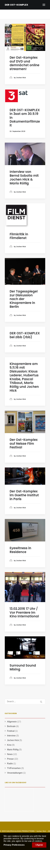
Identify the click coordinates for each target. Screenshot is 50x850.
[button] (25, 37)
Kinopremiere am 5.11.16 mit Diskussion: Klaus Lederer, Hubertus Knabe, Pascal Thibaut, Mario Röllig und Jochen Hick (24, 377)
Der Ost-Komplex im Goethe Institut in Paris (24, 495)
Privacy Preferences (14, 845)
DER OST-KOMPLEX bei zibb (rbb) (25, 335)
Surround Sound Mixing (23, 667)
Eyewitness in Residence (20, 550)
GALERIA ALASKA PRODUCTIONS (20, 831)
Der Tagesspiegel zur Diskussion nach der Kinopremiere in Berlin (24, 299)
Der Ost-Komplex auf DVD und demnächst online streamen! (24, 63)
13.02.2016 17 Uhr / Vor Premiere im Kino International (24, 612)
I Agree (39, 845)
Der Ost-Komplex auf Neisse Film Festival (24, 443)
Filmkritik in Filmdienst (19, 236)
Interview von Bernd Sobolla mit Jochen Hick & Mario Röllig (24, 177)
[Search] (25, 701)
